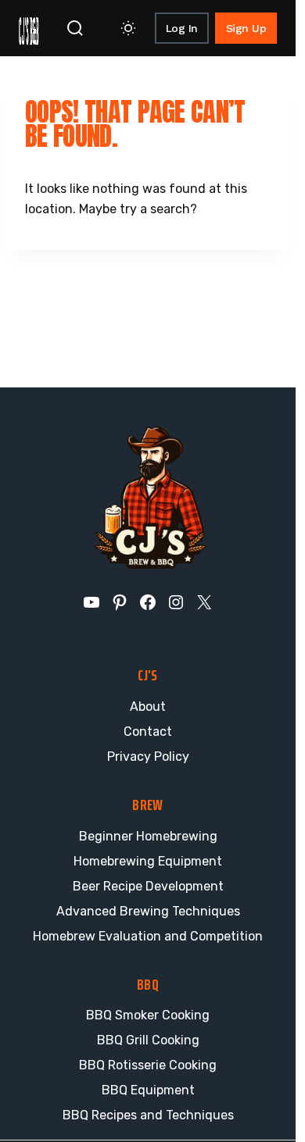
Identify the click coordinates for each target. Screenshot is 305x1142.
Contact (148, 731)
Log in (182, 28)
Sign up (246, 28)
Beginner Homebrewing (148, 836)
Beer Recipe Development (148, 886)
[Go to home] (29, 28)
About (148, 706)
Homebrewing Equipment (148, 861)
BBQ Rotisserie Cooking (148, 1065)
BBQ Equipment (148, 1090)
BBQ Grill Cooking (148, 1040)
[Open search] (75, 28)
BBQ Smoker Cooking (148, 1015)
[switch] (128, 28)
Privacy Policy (148, 756)
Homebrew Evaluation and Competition (148, 936)
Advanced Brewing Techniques (148, 911)
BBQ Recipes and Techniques (148, 1115)
